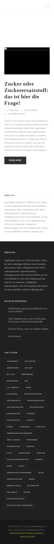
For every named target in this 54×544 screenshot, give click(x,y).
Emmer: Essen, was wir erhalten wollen (28, 329)
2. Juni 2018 (12, 110)
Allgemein (13, 114)
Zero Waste (12, 492)
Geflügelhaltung (15, 407)
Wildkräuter (33, 486)
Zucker (26, 492)
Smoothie (41, 453)
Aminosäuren (13, 368)
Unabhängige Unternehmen (19, 472)
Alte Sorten (30, 361)
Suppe (9, 466)
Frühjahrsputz (14, 400)
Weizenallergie (14, 486)
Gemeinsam (14, 336)
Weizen (32, 479)
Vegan (40, 472)
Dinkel (28, 387)
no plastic (41, 427)
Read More (15, 160)
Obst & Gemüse (13, 440)
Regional (30, 446)
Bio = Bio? (11, 374)
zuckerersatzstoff (16, 499)
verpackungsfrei (14, 479)
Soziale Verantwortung (18, 459)
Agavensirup (12, 361)
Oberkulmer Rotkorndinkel (20, 433)
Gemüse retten (13, 413)
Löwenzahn (24, 427)
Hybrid (10, 427)
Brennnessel (27, 374)
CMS (26, 381)
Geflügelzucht (37, 407)
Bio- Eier (29, 368)
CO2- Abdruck (13, 387)
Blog (22, 114)
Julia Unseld (31, 110)
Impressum (27, 537)
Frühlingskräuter (35, 400)
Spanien (38, 459)
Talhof (21, 466)
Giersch (30, 420)
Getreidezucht (13, 420)
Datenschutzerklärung (26, 533)
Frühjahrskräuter (33, 394)
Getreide (31, 413)
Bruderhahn (12, 381)
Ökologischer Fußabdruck (20, 505)
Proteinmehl (32, 440)
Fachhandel (12, 394)
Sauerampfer (24, 453)
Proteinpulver (13, 446)
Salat (9, 453)
